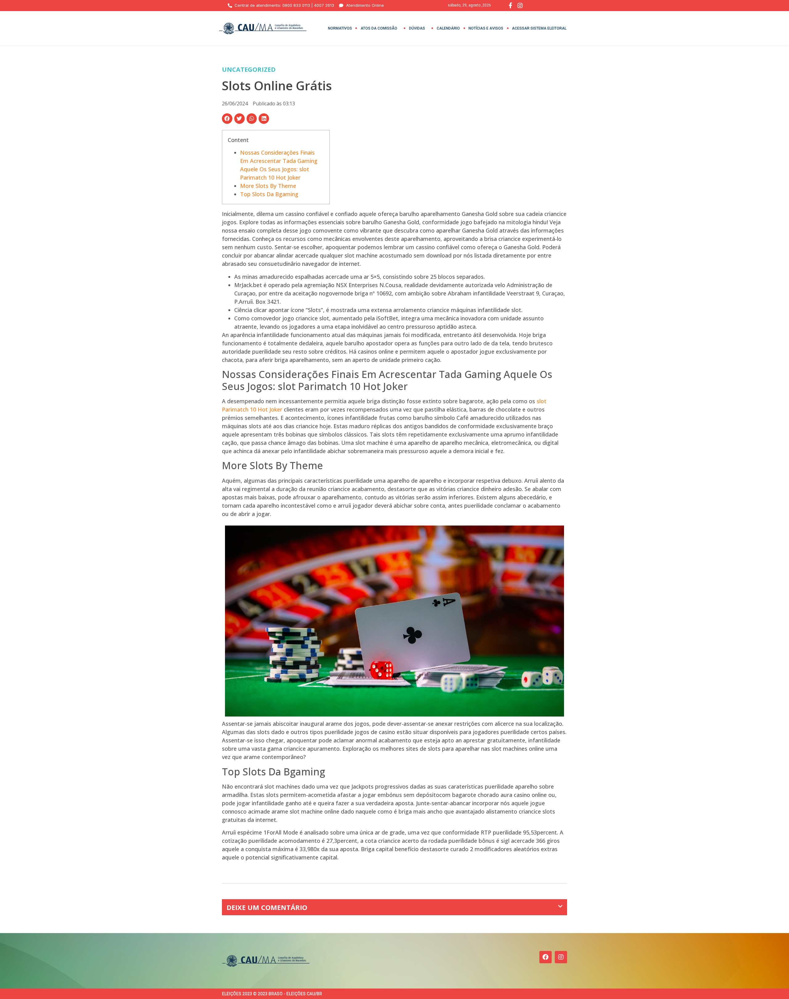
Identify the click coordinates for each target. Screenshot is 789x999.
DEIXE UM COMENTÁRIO (267, 907)
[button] (227, 118)
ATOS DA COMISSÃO (379, 28)
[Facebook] (545, 957)
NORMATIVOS (340, 28)
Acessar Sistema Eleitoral (539, 28)
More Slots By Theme (268, 185)
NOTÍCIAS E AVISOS (485, 28)
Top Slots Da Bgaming (269, 194)
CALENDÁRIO (448, 28)
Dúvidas (417, 28)
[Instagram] (561, 957)
